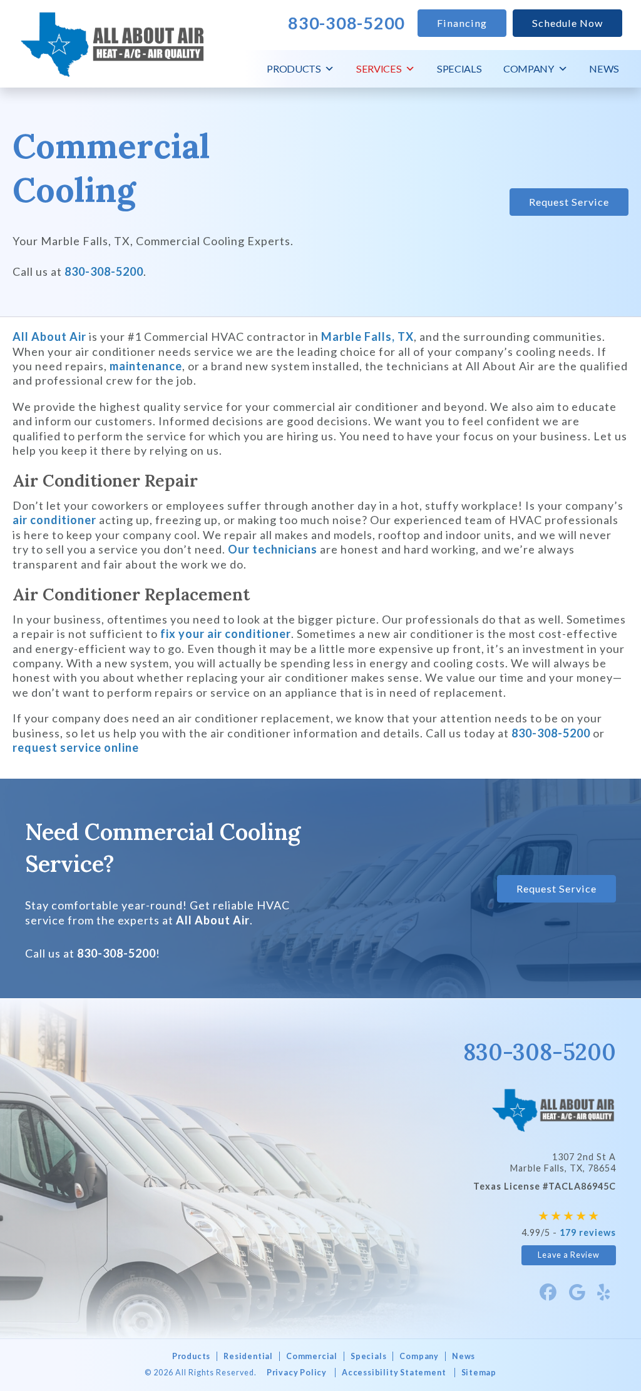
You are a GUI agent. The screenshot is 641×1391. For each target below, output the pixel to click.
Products (293, 68)
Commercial (311, 1356)
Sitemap (479, 1372)
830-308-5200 (103, 271)
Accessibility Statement (394, 1372)
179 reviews (588, 1232)
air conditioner (54, 520)
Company (528, 68)
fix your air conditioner (225, 633)
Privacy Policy (297, 1372)
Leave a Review (569, 1255)
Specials (459, 68)
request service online (76, 747)
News (604, 68)
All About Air (49, 336)
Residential (248, 1356)
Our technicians (272, 549)
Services (378, 68)
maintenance (146, 366)
